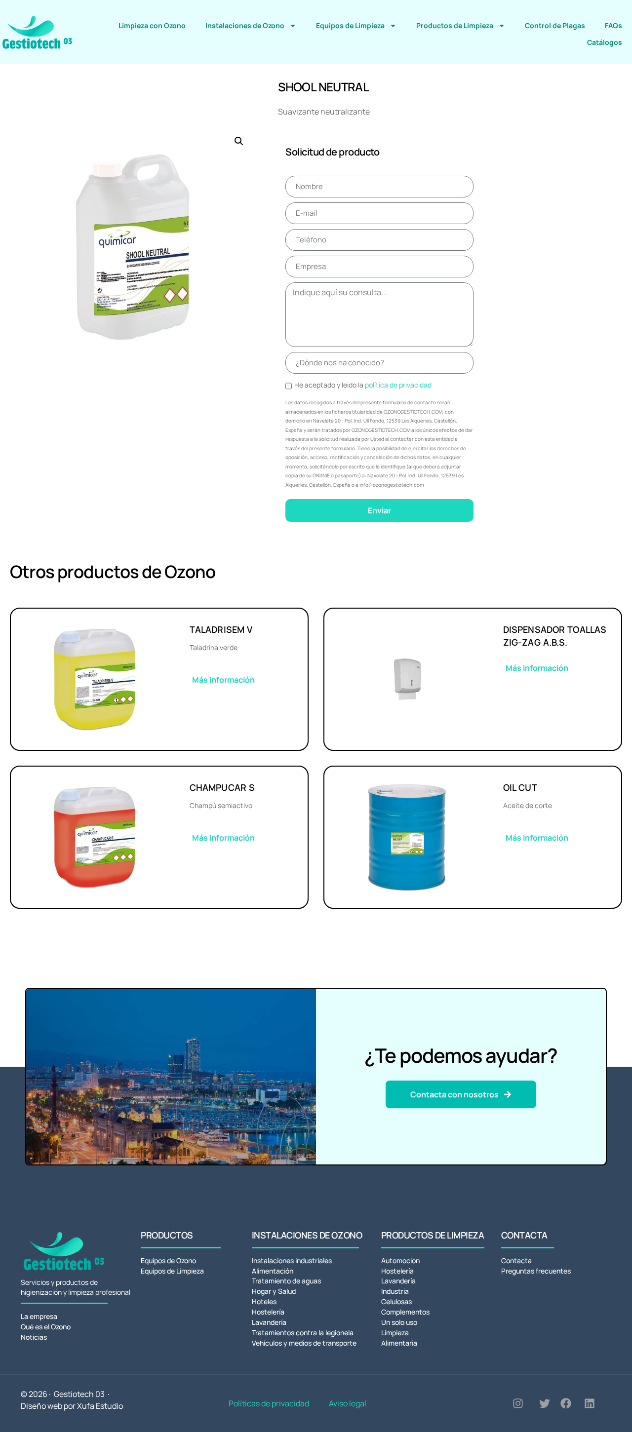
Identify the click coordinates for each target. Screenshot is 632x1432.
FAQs (613, 25)
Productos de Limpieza (454, 25)
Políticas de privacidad (269, 1403)
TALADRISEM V (221, 629)
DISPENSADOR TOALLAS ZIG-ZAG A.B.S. (554, 635)
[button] (239, 141)
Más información (223, 679)
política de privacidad (398, 384)
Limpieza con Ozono (152, 25)
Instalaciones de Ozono (244, 25)
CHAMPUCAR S (222, 787)
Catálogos (604, 42)
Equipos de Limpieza (350, 25)
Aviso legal (347, 1403)
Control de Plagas (555, 25)
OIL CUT (520, 787)
